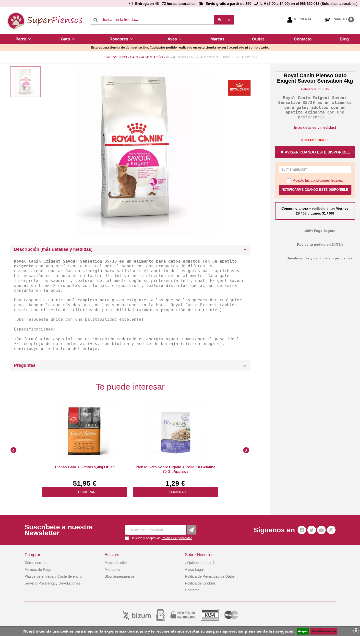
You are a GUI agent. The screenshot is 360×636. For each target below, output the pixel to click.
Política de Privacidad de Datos (210, 576)
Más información (324, 631)
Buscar (224, 19)
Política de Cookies (200, 583)
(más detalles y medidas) (315, 127)
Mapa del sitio (116, 562)
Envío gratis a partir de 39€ (228, 3)
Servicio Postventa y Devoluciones (52, 583)
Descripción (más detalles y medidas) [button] (53, 249)
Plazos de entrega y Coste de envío (53, 576)
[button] (23, 39)
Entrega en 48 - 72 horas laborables (165, 3)
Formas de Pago (37, 569)
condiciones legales (326, 180)
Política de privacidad (177, 538)
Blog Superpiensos (120, 576)
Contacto (192, 590)
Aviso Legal (194, 569)
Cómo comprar (36, 562)
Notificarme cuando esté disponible (315, 189)
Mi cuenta (112, 569)
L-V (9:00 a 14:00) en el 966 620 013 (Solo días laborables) (309, 3)
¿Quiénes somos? (200, 562)
